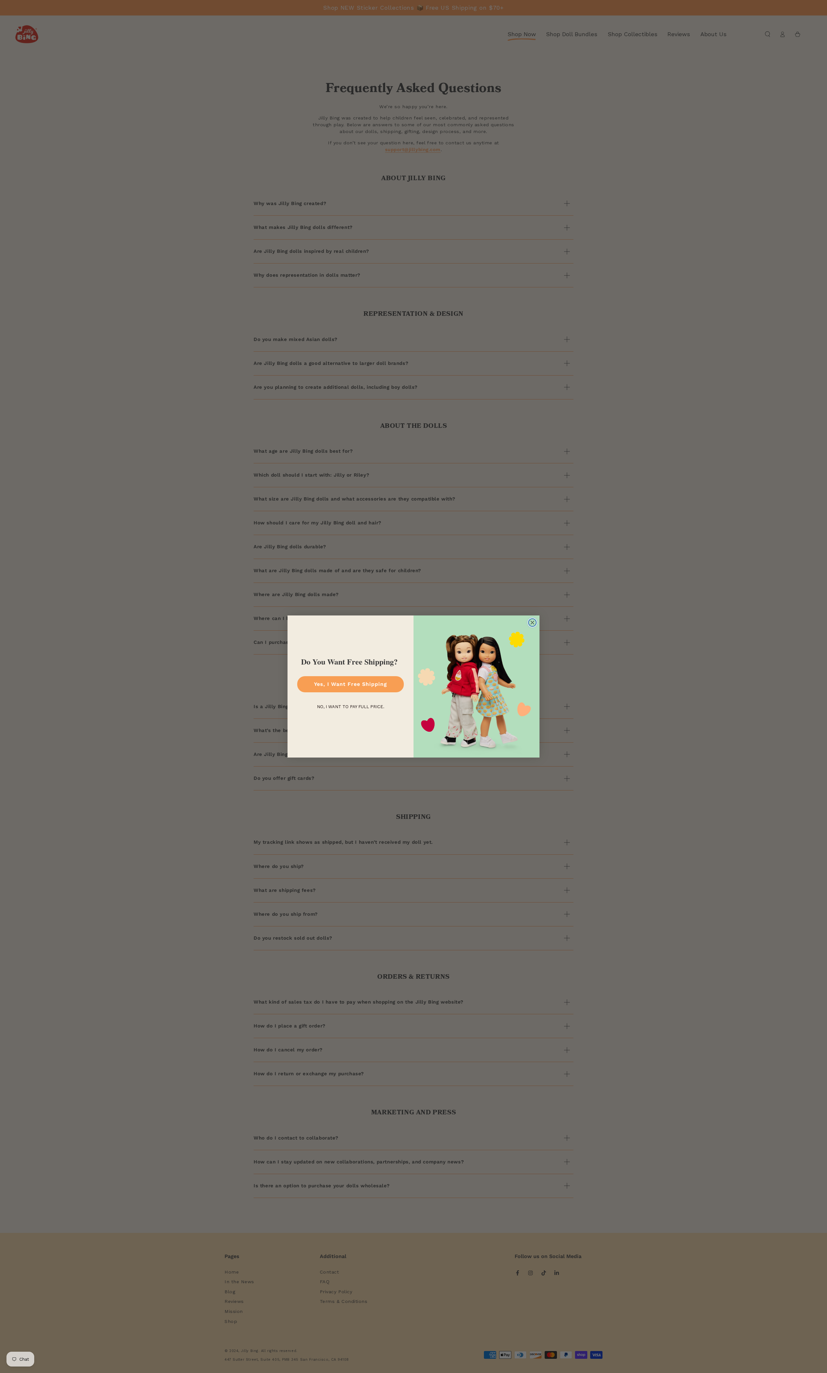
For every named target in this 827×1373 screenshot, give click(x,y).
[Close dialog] (532, 622)
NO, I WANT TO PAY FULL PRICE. (350, 706)
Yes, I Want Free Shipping (350, 684)
